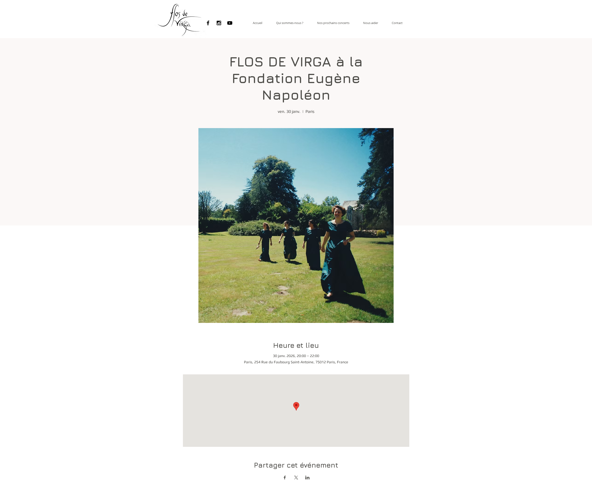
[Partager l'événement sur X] (296, 477)
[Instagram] (219, 23)
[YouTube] (230, 23)
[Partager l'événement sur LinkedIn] (307, 477)
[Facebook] (208, 23)
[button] (289, 23)
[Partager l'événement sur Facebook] (285, 477)
